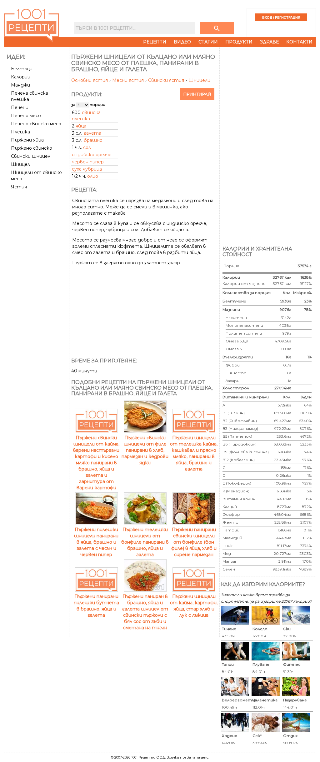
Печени (19, 107)
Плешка (20, 132)
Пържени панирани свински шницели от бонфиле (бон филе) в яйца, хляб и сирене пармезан (194, 542)
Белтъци (21, 69)
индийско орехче (92, 154)
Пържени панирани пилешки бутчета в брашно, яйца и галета (96, 606)
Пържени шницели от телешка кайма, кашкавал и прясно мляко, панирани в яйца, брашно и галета (194, 453)
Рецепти (154, 42)
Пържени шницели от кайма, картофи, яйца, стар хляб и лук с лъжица (194, 606)
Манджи (20, 85)
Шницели (199, 80)
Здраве (269, 42)
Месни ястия (128, 80)
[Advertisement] (37, 289)
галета (92, 133)
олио (92, 176)
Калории (20, 77)
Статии (208, 42)
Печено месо (26, 115)
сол (87, 147)
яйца (81, 126)
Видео (182, 42)
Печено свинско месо (36, 124)
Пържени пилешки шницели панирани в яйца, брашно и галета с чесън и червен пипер (96, 542)
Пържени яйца (27, 140)
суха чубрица (87, 169)
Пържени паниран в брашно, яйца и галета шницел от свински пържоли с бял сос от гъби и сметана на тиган (145, 612)
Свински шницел (30, 156)
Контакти (299, 42)
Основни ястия (90, 80)
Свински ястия (166, 80)
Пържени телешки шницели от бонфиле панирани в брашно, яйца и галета (145, 542)
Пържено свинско (31, 148)
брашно (93, 140)
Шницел (20, 164)
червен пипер (88, 162)
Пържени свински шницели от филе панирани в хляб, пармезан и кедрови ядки (145, 450)
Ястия (19, 187)
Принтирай (197, 94)
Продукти (238, 42)
